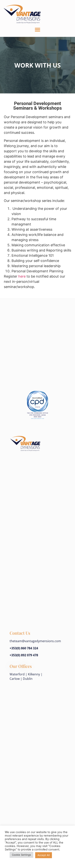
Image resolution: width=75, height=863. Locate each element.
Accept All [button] (44, 855)
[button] (37, 29)
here (22, 276)
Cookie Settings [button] (21, 854)
